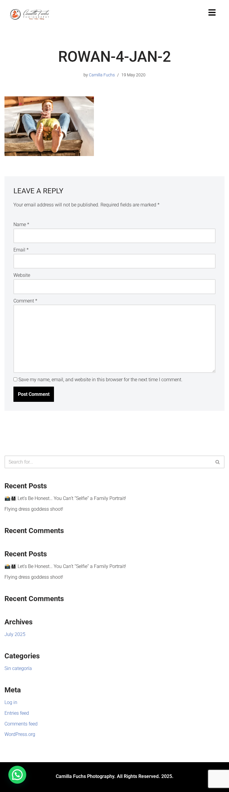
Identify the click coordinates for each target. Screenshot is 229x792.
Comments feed (21, 724)
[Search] (218, 462)
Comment (25, 301)
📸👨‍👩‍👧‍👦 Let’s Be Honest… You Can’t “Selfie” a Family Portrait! (65, 498)
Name (21, 224)
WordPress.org (19, 734)
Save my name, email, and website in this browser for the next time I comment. (100, 379)
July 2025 (14, 634)
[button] (17, 775)
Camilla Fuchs (102, 75)
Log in (10, 702)
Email (21, 250)
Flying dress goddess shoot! (33, 509)
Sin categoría (18, 668)
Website (21, 275)
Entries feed (16, 713)
